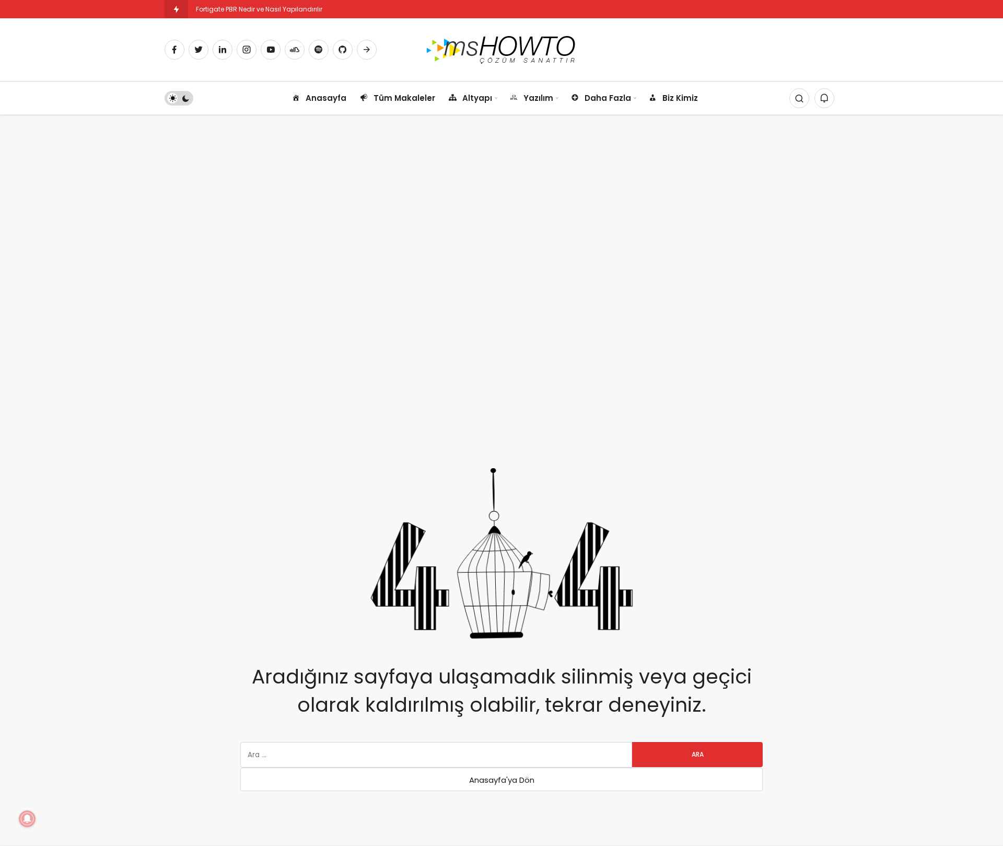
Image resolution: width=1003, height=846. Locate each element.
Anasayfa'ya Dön (501, 779)
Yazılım (538, 97)
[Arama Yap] (799, 98)
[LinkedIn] (222, 50)
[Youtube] (271, 50)
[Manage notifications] (27, 818)
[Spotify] (319, 50)
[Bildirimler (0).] (824, 98)
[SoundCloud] (295, 50)
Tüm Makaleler (404, 97)
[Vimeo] (367, 50)
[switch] (179, 98)
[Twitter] (198, 50)
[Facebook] (174, 50)
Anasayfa (326, 97)
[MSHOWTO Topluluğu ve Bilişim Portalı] (501, 48)
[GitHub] (343, 50)
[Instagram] (246, 50)
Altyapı (477, 97)
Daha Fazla (608, 97)
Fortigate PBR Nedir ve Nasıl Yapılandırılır (259, 9)
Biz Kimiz (680, 97)
